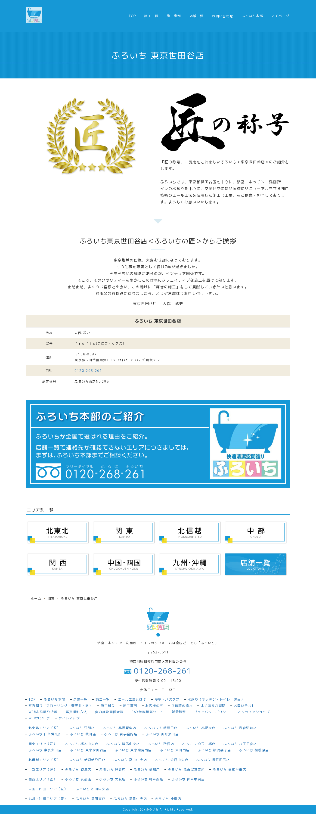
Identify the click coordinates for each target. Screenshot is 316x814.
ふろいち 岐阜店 (78, 769)
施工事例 (174, 16)
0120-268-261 (161, 671)
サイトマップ (69, 718)
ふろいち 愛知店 (147, 769)
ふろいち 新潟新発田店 (87, 760)
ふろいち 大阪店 (112, 779)
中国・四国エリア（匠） (48, 789)
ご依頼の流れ (181, 705)
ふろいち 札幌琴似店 (119, 728)
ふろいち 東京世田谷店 (88, 750)
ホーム (36, 598)
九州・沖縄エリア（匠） (48, 798)
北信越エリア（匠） (44, 760)
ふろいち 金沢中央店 (171, 760)
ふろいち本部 (252, 16)
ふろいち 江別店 (82, 728)
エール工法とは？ (132, 699)
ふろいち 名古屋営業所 (186, 769)
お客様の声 (154, 705)
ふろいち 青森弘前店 (240, 728)
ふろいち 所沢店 (161, 744)
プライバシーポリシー (212, 712)
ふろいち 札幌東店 (201, 728)
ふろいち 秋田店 (83, 734)
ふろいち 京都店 (78, 779)
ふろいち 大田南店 (175, 750)
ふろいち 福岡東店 (90, 798)
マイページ (280, 16)
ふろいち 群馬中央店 (123, 744)
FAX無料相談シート (148, 712)
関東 (51, 598)
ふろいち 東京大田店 (45, 750)
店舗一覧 (196, 16)
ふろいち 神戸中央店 (188, 779)
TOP (132, 16)
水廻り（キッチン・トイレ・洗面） (216, 699)
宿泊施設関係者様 (109, 712)
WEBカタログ (39, 718)
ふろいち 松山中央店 (92, 789)
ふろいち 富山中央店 (130, 760)
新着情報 (179, 712)
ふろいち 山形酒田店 (162, 734)
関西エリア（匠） (42, 779)
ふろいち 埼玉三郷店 (198, 744)
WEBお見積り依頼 (43, 712)
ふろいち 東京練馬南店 (133, 750)
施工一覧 (151, 16)
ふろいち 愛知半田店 (229, 769)
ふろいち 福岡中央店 (130, 798)
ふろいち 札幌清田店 (161, 728)
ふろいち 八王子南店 (240, 744)
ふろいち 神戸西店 (149, 779)
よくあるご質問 (213, 705)
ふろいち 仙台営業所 (45, 734)
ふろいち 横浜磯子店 (214, 750)
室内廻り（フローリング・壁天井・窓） (60, 705)
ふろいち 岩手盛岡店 (120, 734)
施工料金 (108, 705)
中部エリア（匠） (42, 769)
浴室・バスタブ (167, 699)
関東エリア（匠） (42, 744)
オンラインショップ (254, 712)
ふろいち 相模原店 (254, 750)
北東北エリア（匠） (44, 728)
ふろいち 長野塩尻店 (213, 760)
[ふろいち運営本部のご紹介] (158, 443)
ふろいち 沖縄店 (168, 798)
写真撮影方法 (76, 712)
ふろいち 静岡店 (112, 769)
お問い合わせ (244, 705)
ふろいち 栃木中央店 (81, 744)
